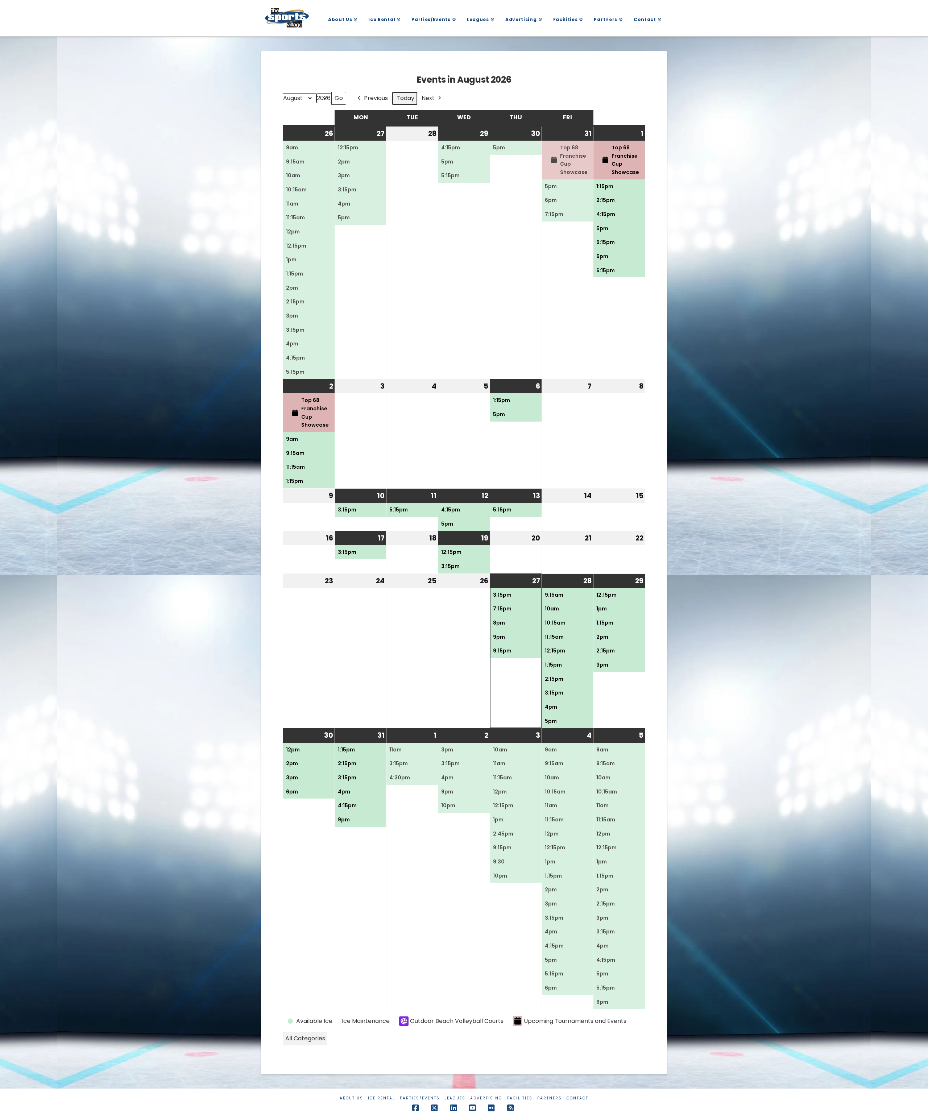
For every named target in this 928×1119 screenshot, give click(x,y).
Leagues (454, 1098)
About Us (351, 1098)
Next (428, 98)
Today (405, 98)
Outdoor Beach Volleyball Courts (457, 1021)
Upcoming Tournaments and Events (575, 1021)
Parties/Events (420, 1098)
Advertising (486, 1098)
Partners (549, 1098)
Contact (577, 1098)
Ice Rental (381, 1098)
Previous (376, 98)
